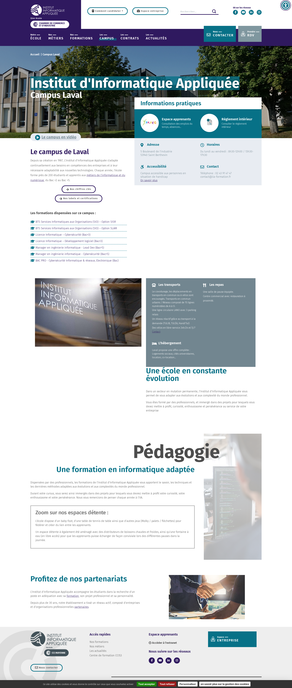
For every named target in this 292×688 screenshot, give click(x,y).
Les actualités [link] (98, 651)
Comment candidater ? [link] (108, 11)
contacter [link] (223, 33)
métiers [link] (55, 36)
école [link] (36, 36)
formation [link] (73, 596)
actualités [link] (156, 36)
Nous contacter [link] (48, 667)
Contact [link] (156, 331)
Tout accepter (146, 684)
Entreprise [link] (228, 639)
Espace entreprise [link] (152, 11)
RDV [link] (251, 33)
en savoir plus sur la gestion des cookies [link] (225, 684)
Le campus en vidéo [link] (59, 137)
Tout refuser (167, 684)
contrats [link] (130, 36)
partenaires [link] (81, 607)
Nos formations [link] (99, 642)
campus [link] (107, 36)
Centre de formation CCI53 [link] (106, 655)
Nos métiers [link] (97, 646)
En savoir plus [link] (149, 180)
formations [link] (81, 36)
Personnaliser (187, 684)
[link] (285, 5)
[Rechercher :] (200, 11)
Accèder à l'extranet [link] (164, 642)
